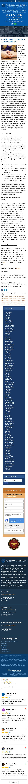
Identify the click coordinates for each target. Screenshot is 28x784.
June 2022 (7, 392)
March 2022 (8, 397)
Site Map (3, 647)
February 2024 (9, 360)
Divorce (20, 45)
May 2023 (7, 375)
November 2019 (9, 442)
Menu (6, 1)
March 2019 (8, 455)
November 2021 (9, 404)
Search (23, 1)
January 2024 (8, 362)
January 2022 (8, 400)
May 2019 (7, 452)
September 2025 (9, 330)
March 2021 (8, 417)
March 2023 (8, 378)
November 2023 (9, 365)
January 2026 (8, 323)
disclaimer (17, 525)
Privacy (12, 521)
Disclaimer (4, 645)
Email (15, 1)
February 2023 (9, 380)
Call (11, 1)
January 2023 (8, 381)
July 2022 (7, 391)
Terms (15, 521)
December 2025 (9, 325)
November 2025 (9, 327)
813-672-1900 (14, 15)
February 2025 (9, 341)
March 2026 (8, 320)
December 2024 (9, 344)
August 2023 (8, 370)
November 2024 (9, 346)
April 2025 (7, 338)
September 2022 (9, 388)
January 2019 (8, 458)
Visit (19, 1)
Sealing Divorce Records (7, 298)
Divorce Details (8, 296)
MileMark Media (14, 675)
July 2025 (7, 333)
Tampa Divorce (5, 649)
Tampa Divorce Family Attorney (9, 642)
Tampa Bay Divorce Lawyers (13, 300)
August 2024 (8, 351)
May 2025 (7, 336)
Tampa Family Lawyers (19, 304)
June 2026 (7, 315)
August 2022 (8, 389)
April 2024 (7, 357)
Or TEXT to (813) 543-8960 (14, 17)
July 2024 (7, 352)
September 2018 (9, 465)
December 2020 (9, 421)
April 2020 (7, 434)
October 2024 (9, 347)
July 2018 (7, 468)
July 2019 (7, 449)
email (4, 262)
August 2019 (8, 447)
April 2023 (7, 376)
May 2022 (7, 394)
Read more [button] (4, 722)
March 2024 (8, 359)
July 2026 (7, 314)
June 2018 (7, 469)
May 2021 (7, 413)
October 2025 (9, 328)
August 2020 (8, 428)
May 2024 (7, 355)
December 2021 (9, 402)
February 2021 (9, 418)
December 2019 (9, 441)
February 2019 (9, 457)
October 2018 (9, 463)
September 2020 (9, 426)
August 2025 (8, 331)
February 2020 (9, 437)
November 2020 (9, 423)
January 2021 (8, 420)
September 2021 (9, 407)
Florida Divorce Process (19, 296)
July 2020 (7, 429)
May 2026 (7, 317)
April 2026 (7, 319)
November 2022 (9, 384)
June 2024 (7, 354)
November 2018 (9, 461)
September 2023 (9, 368)
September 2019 (9, 445)
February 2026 (9, 322)
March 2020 (8, 436)
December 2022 (9, 383)
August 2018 (8, 466)
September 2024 (9, 349)
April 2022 (7, 396)
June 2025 (7, 335)
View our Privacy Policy (13, 527)
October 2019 (9, 444)
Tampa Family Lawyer (7, 304)
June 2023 (7, 373)
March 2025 (8, 339)
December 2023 (9, 363)
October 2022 (9, 386)
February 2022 (9, 399)
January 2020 (8, 439)
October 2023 (9, 367)
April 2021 (7, 415)
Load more (14, 782)
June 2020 (7, 431)
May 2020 (7, 433)
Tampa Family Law (6, 651)
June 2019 (7, 450)
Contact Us (4, 643)
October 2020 (9, 425)
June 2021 (7, 412)
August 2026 (8, 312)
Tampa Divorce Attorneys (17, 302)
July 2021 (7, 410)
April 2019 (7, 453)
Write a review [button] (7, 687)
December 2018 (9, 460)
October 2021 (9, 405)
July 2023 (7, 372)
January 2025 (8, 343)
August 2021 (8, 408)
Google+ (18, 268)
